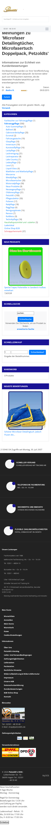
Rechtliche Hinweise (12, 670)
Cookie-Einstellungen (13, 635)
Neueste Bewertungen (16, 386)
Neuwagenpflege (13, 189)
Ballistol (9, 129)
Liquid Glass (11, 168)
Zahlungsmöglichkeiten (14, 659)
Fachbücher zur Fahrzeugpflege (18, 120)
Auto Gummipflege (14, 126)
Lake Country (12, 159)
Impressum (8, 677)
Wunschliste (9, 616)
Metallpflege (11, 177)
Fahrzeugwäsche (13, 138)
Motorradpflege (13, 183)
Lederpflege (11, 162)
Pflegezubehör (12, 198)
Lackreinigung (12, 153)
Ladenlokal (9, 225)
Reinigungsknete (13, 210)
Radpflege (10, 204)
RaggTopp (10, 207)
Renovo (9, 213)
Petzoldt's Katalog (11, 651)
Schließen (4, 822)
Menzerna (10, 174)
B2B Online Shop (11, 693)
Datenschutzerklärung (13, 685)
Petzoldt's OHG (15, 772)
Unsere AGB (9, 681)
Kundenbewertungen (13, 689)
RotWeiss (10, 216)
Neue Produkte (12, 186)
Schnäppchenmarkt (13, 231)
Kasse (6, 631)
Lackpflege (10, 150)
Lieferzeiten (9, 662)
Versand (6, 108)
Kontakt (7, 696)
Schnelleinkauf (37, 352)
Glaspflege (10, 141)
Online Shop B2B (12, 228)
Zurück (7, 97)
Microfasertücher (13, 180)
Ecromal (9, 135)
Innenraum (11, 144)
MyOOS (45, 775)
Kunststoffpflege (13, 147)
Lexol (8, 165)
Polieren (9, 201)
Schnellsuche (25, 319)
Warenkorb (10, 369)
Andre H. (10, 90)
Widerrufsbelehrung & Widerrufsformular (22, 674)
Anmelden (8, 620)
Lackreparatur (12, 156)
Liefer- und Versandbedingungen (18, 655)
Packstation (9, 666)
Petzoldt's (10, 195)
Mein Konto (9, 624)
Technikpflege (12, 219)
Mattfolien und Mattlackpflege (19, 171)
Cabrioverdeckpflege (15, 132)
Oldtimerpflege (12, 192)
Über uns (8, 647)
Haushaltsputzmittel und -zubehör (19, 222)
